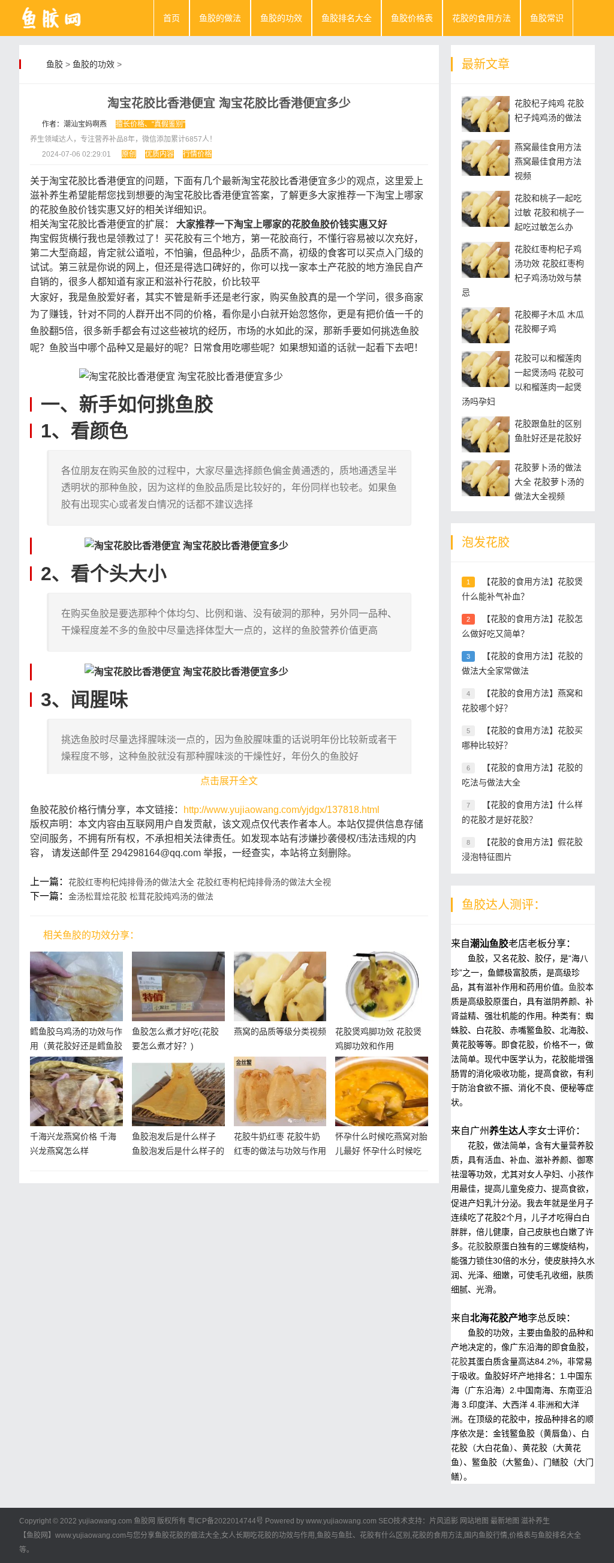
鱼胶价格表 (412, 18)
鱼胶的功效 (281, 18)
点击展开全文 (229, 781)
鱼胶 (54, 64)
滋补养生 (535, 1521)
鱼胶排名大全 (346, 18)
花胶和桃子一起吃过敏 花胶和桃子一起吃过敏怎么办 (549, 212)
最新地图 (504, 1521)
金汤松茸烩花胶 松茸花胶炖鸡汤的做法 (140, 896)
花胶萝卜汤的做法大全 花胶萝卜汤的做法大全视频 (549, 482)
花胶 (476, 1246)
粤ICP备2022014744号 (225, 1521)
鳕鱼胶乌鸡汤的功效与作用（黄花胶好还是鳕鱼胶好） (76, 1046)
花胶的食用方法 (481, 18)
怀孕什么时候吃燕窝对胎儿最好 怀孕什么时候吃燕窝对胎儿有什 (381, 1151)
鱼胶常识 (547, 18)
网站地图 (474, 1521)
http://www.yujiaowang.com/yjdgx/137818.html (281, 810)
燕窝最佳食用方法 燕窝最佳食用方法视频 (548, 161)
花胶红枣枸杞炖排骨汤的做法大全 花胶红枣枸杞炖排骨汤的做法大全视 (199, 882)
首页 (171, 18)
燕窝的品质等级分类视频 (280, 1031)
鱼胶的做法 (220, 18)
